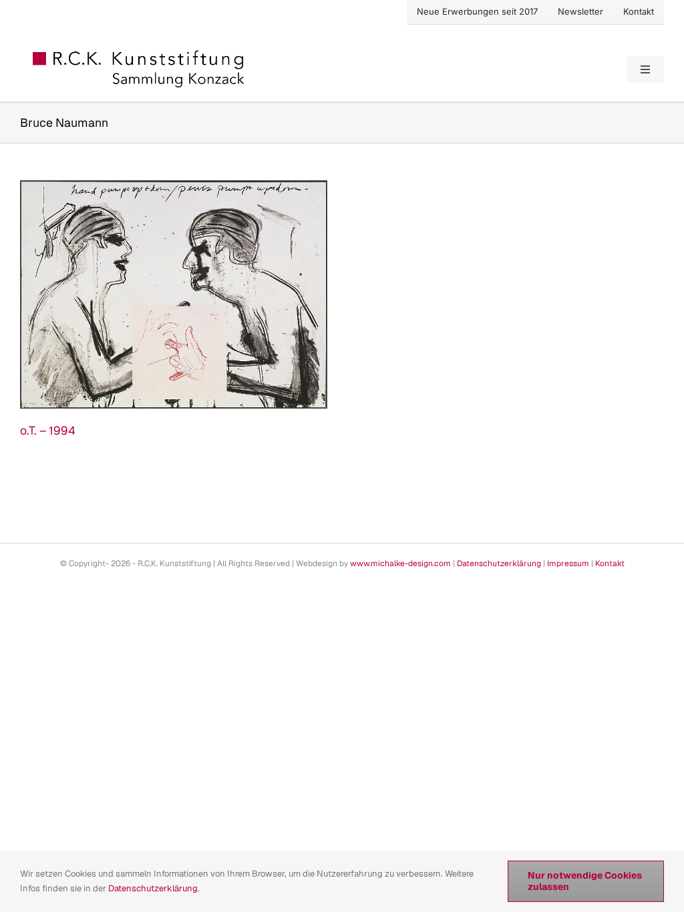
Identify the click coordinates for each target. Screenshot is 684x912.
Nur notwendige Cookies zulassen (585, 881)
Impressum (568, 563)
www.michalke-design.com (400, 563)
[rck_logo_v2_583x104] (139, 55)
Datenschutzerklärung (499, 563)
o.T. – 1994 (47, 430)
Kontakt (610, 563)
